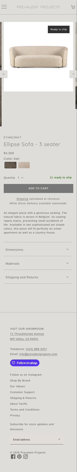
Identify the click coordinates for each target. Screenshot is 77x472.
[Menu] (4, 7)
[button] (10, 165)
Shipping (22, 198)
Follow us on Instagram (26, 374)
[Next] (73, 74)
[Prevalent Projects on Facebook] (13, 457)
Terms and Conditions (25, 409)
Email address (23, 434)
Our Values (17, 386)
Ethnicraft (12, 137)
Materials (12, 263)
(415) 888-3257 (36, 348)
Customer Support (22, 392)
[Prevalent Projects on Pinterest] (19, 457)
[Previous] (3, 74)
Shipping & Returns (23, 397)
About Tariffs (18, 403)
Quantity (9, 177)
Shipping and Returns (22, 277)
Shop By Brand (20, 380)
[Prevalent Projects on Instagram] (25, 457)
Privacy (15, 415)
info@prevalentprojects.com (38, 354)
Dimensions (14, 249)
